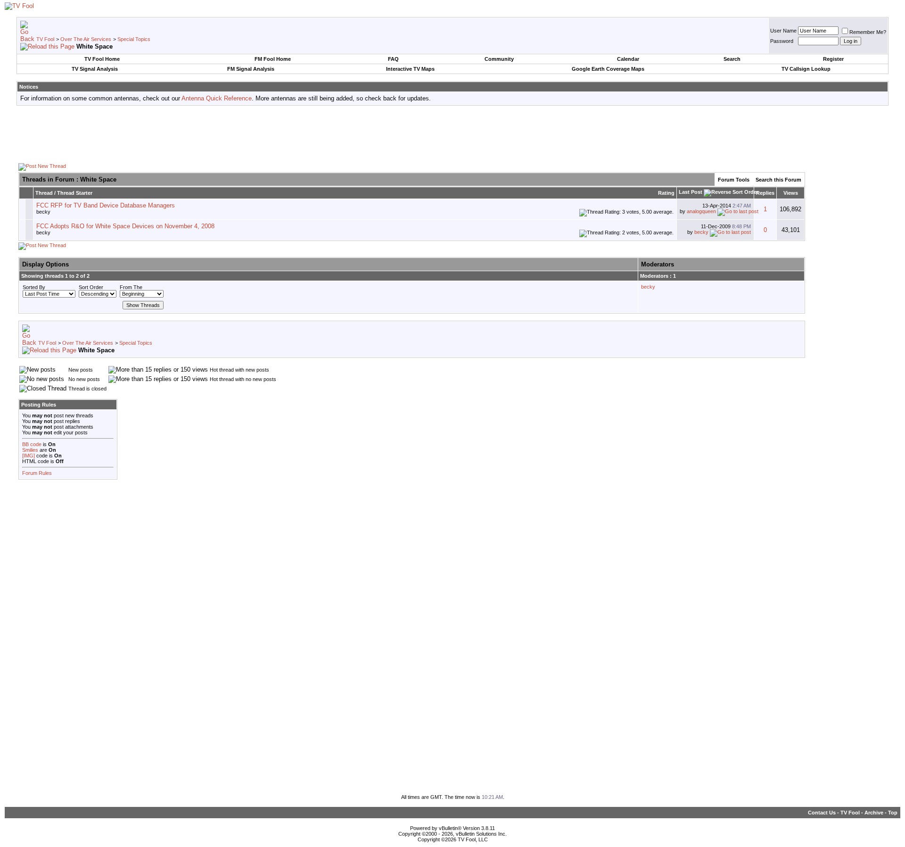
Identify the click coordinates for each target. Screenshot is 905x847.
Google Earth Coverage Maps (608, 69)
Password (781, 41)
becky (43, 212)
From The (131, 287)
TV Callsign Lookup (806, 69)
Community (499, 59)
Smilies (30, 450)
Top (892, 812)
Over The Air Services (85, 39)
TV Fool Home (102, 59)
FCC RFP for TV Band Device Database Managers (105, 205)
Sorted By (34, 287)
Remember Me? (867, 32)
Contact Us (822, 812)
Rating (666, 193)
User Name (783, 30)
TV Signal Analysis (95, 69)
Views (790, 193)
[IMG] (28, 455)
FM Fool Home (273, 59)
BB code (31, 444)
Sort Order (91, 287)
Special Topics (133, 39)
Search (732, 59)
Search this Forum (778, 180)
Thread (44, 193)
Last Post (690, 192)
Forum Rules (37, 473)
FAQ (393, 59)
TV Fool (45, 39)
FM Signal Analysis (250, 69)
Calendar (628, 59)
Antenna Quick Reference (216, 98)
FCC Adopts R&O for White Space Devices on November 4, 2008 (125, 226)
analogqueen (701, 211)
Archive (873, 812)
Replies (765, 193)
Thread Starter (74, 193)
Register (833, 59)
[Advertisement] (452, 134)
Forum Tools (733, 180)
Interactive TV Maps (410, 69)
